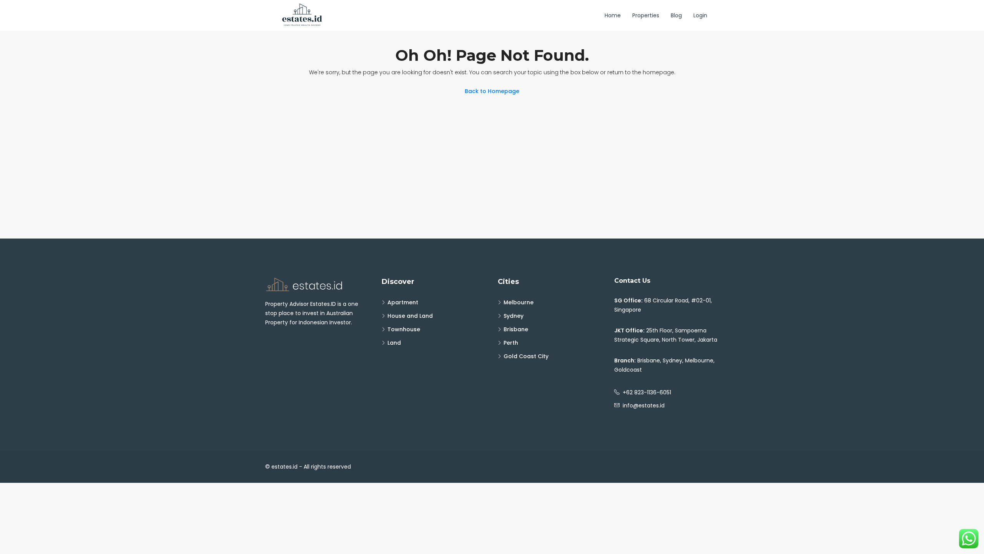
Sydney (514, 316)
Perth (511, 343)
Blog (676, 15)
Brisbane (516, 329)
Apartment (402, 302)
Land (394, 343)
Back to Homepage (492, 91)
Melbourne (519, 302)
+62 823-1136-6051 (647, 392)
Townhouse (403, 329)
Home (613, 15)
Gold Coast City (526, 356)
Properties (645, 15)
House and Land (410, 316)
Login (700, 15)
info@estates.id (644, 405)
